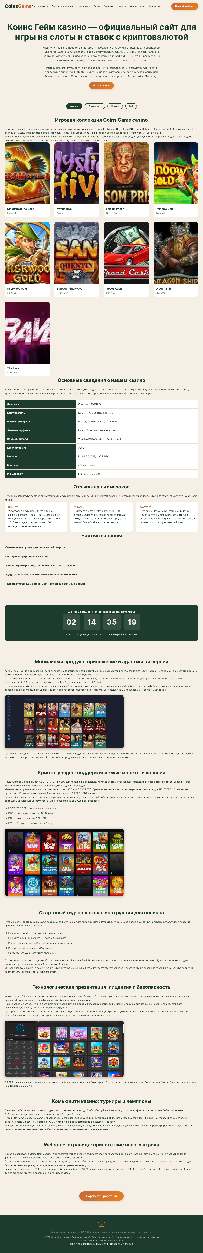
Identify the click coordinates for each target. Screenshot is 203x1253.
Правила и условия (121, 1243)
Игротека (108, 6)
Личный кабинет (185, 6)
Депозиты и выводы (62, 6)
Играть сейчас (101, 85)
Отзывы (115, 106)
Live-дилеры (83, 6)
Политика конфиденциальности (89, 1243)
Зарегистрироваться (101, 1196)
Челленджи (154, 6)
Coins (18, 6)
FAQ (131, 106)
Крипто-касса (137, 6)
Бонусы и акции (40, 6)
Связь (97, 6)
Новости (121, 6)
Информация (95, 106)
